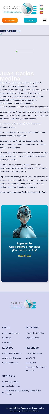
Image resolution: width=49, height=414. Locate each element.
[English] (41, 6)
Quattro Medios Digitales (30, 411)
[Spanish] (41, 12)
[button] (45, 20)
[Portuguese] (41, 9)
